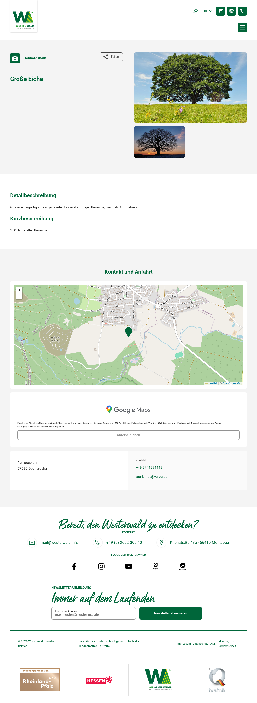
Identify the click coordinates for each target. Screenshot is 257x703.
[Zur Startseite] (24, 20)
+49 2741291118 (149, 467)
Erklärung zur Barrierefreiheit (227, 644)
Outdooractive (88, 646)
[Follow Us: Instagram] (101, 566)
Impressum (184, 643)
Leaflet (212, 383)
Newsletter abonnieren (170, 613)
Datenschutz (200, 643)
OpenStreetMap (232, 383)
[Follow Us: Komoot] (183, 566)
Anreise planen (128, 435)
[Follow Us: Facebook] (74, 566)
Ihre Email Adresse (66, 611)
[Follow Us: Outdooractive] (155, 566)
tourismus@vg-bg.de (151, 477)
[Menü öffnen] (242, 27)
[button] (128, 332)
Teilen (115, 57)
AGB (213, 643)
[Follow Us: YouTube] (128, 566)
